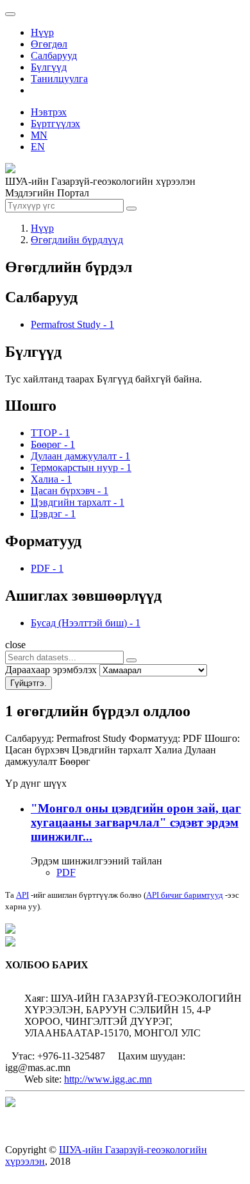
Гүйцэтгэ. (28, 683)
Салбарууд (54, 55)
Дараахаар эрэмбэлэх (51, 669)
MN (39, 135)
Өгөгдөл (49, 44)
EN (38, 146)
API (22, 895)
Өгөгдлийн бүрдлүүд (77, 239)
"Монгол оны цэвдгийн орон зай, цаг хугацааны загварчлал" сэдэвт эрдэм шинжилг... (136, 822)
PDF (66, 872)
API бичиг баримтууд (184, 895)
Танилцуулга (59, 78)
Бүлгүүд (49, 67)
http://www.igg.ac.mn (108, 1079)
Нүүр (42, 32)
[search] (131, 660)
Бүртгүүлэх (55, 123)
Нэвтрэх (49, 112)
